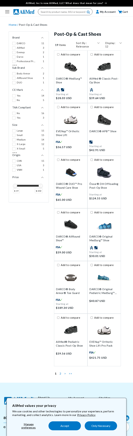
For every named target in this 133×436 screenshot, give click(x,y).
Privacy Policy (86, 414)
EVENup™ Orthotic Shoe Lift (67, 133)
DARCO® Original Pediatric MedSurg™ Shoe (102, 291)
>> (70, 373)
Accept (64, 425)
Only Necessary (100, 425)
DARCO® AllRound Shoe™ (68, 238)
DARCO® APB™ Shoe (103, 131)
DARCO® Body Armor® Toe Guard (68, 291)
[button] (7, 12)
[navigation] (29, 117)
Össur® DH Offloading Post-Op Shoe (103, 185)
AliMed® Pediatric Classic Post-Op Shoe (69, 343)
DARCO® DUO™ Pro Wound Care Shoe (69, 185)
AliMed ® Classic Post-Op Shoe (103, 80)
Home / (14, 24)
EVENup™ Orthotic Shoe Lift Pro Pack (101, 343)
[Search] (88, 12)
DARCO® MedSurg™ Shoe (69, 80)
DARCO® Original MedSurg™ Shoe (101, 238)
